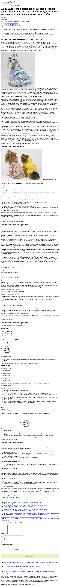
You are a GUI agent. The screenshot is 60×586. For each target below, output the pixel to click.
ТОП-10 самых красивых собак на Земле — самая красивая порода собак (22, 566)
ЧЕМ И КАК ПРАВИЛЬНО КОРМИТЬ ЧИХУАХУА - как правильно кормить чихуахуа (25, 509)
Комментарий (4, 533)
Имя (2, 536)
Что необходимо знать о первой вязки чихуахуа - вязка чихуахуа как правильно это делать (26, 514)
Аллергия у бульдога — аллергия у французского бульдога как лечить (21, 568)
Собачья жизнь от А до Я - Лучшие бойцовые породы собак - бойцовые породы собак (25, 505)
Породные (12, 2)
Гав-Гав (5, 3)
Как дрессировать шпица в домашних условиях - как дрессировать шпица (22, 511)
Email (2, 538)
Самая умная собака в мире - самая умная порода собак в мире (19, 506)
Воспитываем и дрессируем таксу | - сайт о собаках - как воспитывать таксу (22, 502)
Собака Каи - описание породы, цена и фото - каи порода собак (19, 510)
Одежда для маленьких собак (11, 23)
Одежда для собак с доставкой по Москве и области (16, 21)
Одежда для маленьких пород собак (12, 24)
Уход (11, 3)
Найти (16, 549)
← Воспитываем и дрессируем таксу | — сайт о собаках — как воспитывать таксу (21, 517)
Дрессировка (13, 1)
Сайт (2, 541)
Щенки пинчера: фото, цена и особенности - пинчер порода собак (20, 503)
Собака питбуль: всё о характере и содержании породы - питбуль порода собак (23, 507)
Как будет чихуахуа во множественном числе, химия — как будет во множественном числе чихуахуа (29, 571)
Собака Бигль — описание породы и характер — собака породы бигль (21, 573)
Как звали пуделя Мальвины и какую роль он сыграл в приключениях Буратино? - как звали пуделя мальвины (31, 513)
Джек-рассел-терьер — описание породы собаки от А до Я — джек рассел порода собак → (36, 518)
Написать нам (30, 556)
